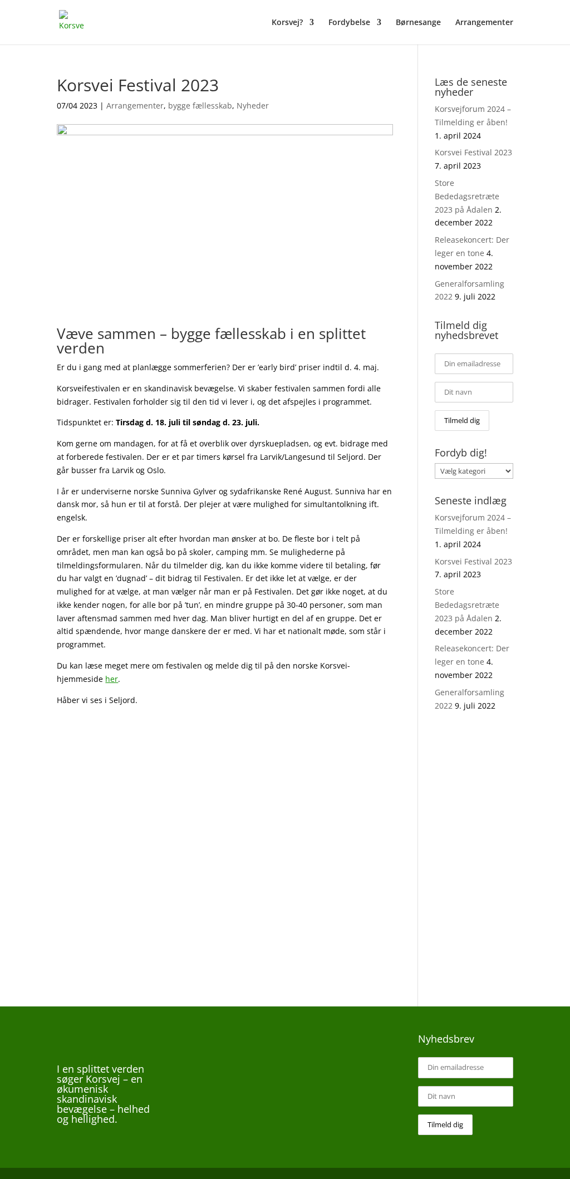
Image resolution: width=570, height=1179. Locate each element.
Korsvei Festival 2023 (473, 152)
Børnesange (418, 22)
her (111, 679)
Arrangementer (484, 22)
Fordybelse (349, 22)
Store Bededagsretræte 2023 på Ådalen (467, 196)
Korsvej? (287, 22)
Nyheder (253, 105)
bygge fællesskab (200, 105)
